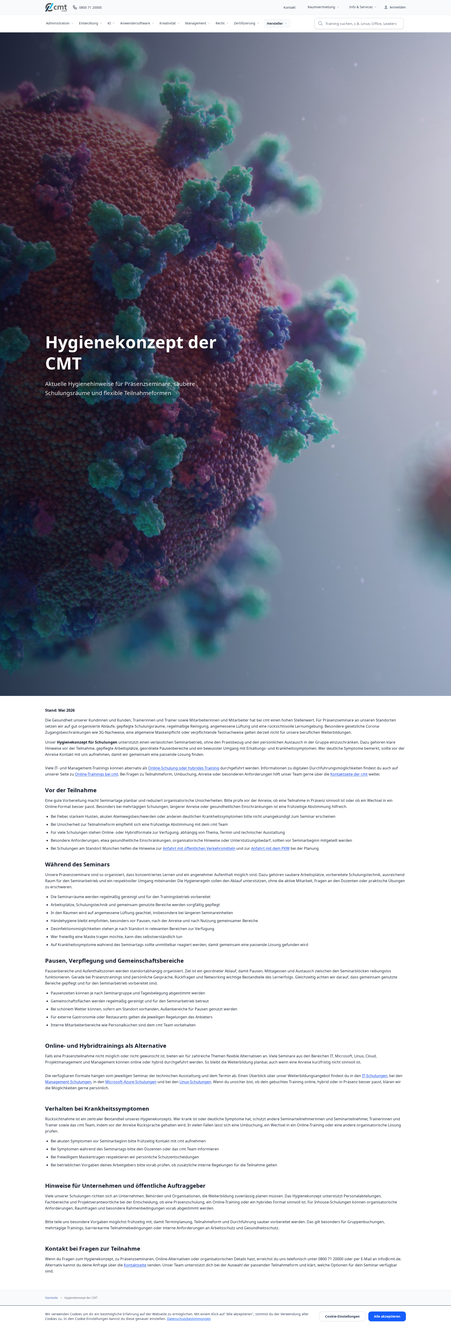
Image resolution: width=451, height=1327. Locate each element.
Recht (220, 23)
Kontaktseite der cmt (349, 774)
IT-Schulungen (374, 1075)
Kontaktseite (135, 1265)
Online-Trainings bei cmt (96, 774)
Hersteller (275, 23)
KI (109, 23)
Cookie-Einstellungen (342, 1316)
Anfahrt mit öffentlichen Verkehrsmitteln (199, 848)
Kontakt (289, 7)
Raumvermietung (321, 7)
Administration (58, 23)
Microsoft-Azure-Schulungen (130, 1081)
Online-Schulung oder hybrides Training (183, 768)
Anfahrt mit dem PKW (270, 848)
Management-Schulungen (68, 1081)
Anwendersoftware (135, 23)
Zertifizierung (244, 23)
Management (195, 23)
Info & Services (361, 7)
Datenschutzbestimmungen (189, 1318)
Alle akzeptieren (387, 1316)
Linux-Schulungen (195, 1081)
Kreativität (167, 23)
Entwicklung (88, 23)
